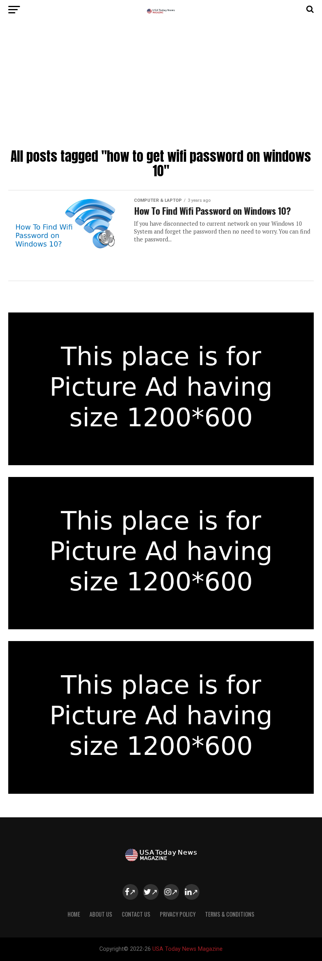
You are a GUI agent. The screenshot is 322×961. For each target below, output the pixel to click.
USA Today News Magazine (187, 949)
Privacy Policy (178, 914)
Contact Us (136, 914)
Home (74, 914)
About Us (101, 914)
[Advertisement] (160, 86)
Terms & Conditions (229, 914)
